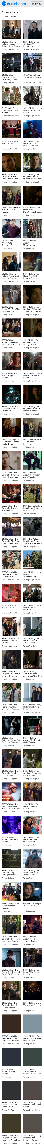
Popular (5, 16)
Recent (14, 16)
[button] (36, 3)
